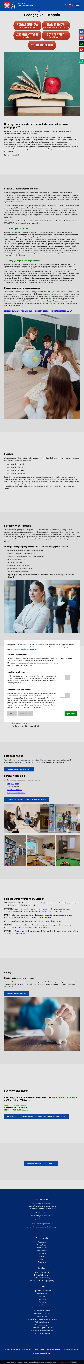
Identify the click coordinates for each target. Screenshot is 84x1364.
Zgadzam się (70, 714)
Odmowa (12, 714)
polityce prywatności (29, 649)
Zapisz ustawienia (25, 714)
